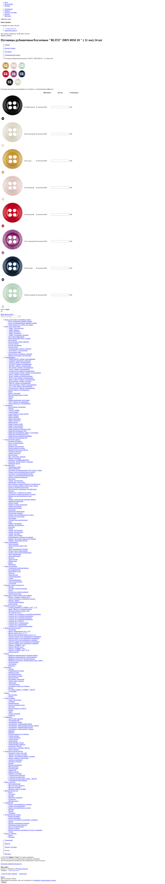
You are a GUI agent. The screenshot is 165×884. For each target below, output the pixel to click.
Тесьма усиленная (14, 713)
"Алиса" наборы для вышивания (19, 369)
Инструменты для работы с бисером (20, 354)
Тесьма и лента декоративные (18, 551)
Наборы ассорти (13, 672)
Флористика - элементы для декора (19, 492)
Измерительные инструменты (18, 450)
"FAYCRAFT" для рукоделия (17, 350)
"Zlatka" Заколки (13, 330)
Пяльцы (11, 397)
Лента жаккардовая (14, 554)
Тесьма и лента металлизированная (19, 552)
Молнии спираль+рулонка (13, 605)
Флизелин (11, 715)
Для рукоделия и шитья (12, 439)
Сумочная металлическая (16, 775)
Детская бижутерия (14, 352)
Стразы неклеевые (14, 737)
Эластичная (12, 583)
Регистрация (9, 4)
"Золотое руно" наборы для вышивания (21, 371)
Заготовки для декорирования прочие (20, 474)
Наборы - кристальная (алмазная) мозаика (22, 499)
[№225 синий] (2, 280)
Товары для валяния (14, 506)
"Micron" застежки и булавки (17, 755)
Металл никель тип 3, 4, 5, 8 (17, 633)
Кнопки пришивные (15, 765)
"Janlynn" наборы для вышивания (19, 362)
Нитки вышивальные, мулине (18, 395)
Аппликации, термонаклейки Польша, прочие (23, 725)
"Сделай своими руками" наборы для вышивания (24, 373)
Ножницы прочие (14, 463)
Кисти (10, 792)
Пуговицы (8, 51)
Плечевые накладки (14, 451)
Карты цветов (12, 604)
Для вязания (9, 405)
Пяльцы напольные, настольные (19, 400)
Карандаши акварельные (16, 511)
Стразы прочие (13, 739)
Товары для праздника (15, 480)
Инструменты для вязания (16, 407)
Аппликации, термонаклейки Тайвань (21, 729)
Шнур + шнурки (10, 782)
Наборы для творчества (16, 525)
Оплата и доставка (11, 12)
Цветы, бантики (13, 749)
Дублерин (11, 701)
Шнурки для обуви (14, 787)
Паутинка (11, 707)
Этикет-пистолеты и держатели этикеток (21, 599)
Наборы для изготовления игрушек (19, 496)
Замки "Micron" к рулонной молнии (20, 609)
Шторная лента (13, 801)
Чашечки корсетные (14, 594)
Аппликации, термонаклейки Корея (20, 724)
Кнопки (11, 763)
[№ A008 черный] (2, 119)
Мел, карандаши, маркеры (16, 456)
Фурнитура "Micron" (15, 746)
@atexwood (22, 873)
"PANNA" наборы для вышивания (19, 366)
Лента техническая (11, 566)
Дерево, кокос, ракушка (16, 681)
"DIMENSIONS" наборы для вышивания (21, 359)
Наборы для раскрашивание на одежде (21, 515)
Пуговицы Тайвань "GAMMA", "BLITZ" (21, 689)
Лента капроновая (14, 556)
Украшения (8, 717)
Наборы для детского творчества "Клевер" (22, 539)
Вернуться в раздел (7, 314)
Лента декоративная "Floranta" (18, 549)
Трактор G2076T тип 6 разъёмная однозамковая (23, 638)
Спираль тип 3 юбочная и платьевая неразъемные (24, 614)
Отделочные (12, 664)
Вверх (3, 877)
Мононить (11, 665)
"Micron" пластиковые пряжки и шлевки (21, 756)
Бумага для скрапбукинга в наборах (20, 804)
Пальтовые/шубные (14, 674)
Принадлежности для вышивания (19, 403)
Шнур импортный (14, 784)
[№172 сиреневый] (2, 254)
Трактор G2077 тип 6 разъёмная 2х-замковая (22, 640)
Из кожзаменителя (14, 570)
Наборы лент (12, 561)
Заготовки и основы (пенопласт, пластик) (22, 494)
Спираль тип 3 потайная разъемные (20, 617)
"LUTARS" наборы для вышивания (20, 364)
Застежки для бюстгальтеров (17, 588)
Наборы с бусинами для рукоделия (19, 355)
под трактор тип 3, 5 (15, 612)
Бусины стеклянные (14, 345)
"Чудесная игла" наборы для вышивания (21, 388)
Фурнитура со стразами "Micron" (19, 748)
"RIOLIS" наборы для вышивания (19, 383)
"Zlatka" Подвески (14, 331)
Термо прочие (12, 741)
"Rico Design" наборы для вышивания (20, 367)
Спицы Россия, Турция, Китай (18, 414)
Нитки (7, 653)
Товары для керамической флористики (21, 475)
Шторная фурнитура (11, 790)
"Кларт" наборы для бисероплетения (20, 376)
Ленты (10, 590)
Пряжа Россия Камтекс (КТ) (17, 431)
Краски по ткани (13, 828)
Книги (10, 835)
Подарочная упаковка (15, 513)
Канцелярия (12, 518)
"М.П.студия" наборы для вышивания (20, 378)
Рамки (10, 398)
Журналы (11, 837)
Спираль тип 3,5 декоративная (18, 623)
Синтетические (13, 662)
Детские (11, 669)
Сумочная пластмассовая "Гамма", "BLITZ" (22, 779)
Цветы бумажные (14, 468)
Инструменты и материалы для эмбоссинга (22, 489)
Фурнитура (12, 799)
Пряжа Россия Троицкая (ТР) (17, 438)
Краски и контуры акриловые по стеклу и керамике (25, 830)
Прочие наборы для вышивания (18, 390)
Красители (11, 479)
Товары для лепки (14, 534)
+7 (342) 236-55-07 (13, 870)
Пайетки (11, 732)
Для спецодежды (13, 684)
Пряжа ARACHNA (14, 419)
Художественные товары (13, 814)
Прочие (10, 688)
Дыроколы (11, 813)
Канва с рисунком (14, 393)
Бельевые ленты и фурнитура (14, 585)
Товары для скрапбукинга (16, 806)
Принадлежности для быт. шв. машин (20, 325)
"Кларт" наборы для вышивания (19, 374)
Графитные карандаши (15, 501)
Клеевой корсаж (13, 703)
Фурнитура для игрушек (16, 516)
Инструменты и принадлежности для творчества (24, 484)
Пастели (11, 491)
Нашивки (11, 731)
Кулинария (11, 510)
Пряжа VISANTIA (14, 420)
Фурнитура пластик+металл (14, 751)
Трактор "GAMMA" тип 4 (16, 645)
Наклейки (11, 527)
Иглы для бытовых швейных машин (20, 321)
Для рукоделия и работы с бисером (19, 349)
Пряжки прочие (13, 772)
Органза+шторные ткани (16, 705)
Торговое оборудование (16, 602)
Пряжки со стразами (15, 773)
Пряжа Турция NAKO (15, 427)
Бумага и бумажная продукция (18, 487)
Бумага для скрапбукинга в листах (19, 808)
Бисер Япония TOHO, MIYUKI (18, 342)
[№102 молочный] (2, 146)
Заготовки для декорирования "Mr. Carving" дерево (25, 470)
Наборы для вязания (15, 523)
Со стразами (12, 691)
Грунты (10, 832)
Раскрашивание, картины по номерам (20, 537)
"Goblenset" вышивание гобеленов (19, 361)
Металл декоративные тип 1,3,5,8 (19, 631)
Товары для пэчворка (15, 535)
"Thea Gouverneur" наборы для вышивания (22, 385)
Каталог (7, 14)
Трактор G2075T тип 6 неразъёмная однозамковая (24, 636)
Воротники (12, 564)
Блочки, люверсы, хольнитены (18, 758)
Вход (6, 2)
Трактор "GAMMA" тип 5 (16, 648)
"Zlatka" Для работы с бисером (18, 335)
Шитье (10, 563)
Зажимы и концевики (15, 760)
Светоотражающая (14, 576)
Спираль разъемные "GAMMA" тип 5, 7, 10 (22, 607)
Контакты (8, 16)
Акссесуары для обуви (15, 719)
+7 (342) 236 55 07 (10, 29)
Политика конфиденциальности (11, 864)
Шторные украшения (15, 797)
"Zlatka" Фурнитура (14, 333)
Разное (7, 693)
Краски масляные (14, 816)
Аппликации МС (14, 720)
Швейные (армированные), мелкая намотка (22, 657)
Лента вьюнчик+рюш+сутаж (17, 546)
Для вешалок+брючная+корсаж (18, 568)
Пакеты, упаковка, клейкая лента (19, 597)
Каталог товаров (10, 48)
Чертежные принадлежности (17, 825)
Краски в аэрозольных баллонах (18, 823)
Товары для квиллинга (15, 532)
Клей (10, 522)
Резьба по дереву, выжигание (17, 504)
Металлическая (13, 767)
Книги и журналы (10, 833)
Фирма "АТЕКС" (6, 35)
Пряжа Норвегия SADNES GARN (19, 429)
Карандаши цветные (15, 508)
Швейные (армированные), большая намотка (23, 655)
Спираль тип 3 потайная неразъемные (20, 616)
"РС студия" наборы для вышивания (20, 386)
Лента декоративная (11, 542)
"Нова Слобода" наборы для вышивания (21, 379)
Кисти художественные (16, 826)
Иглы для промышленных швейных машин (22, 323)
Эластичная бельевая (15, 582)
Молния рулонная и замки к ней (18, 611)
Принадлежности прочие (16, 448)
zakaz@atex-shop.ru (11, 30)
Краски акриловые (14, 818)
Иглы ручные (12, 444)
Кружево (11, 558)
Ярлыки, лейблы (13, 600)
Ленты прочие (13, 559)
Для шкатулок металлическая (17, 520)
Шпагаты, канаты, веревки (17, 789)
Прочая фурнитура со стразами (18, 734)
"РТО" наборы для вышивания (18, 402)
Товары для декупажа (15, 530)
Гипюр (10, 547)
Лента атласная (13, 544)
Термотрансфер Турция (16, 743)
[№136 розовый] (2, 200)
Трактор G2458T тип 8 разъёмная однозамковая (23, 641)
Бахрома (11, 796)
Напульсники (12, 695)
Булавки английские (15, 441)
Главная (7, 45)
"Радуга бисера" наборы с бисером (19, 381)
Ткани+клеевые (10, 698)
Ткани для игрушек (14, 700)
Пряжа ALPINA (13, 417)
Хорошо (4, 882)
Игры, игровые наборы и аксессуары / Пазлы (23, 486)
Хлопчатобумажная (14, 580)
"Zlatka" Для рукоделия (15, 328)
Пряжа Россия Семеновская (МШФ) (20, 436)
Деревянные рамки (14, 467)
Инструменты (12, 455)
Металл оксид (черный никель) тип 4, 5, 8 (22, 635)
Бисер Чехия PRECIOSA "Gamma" (19, 338)
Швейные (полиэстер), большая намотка (21, 659)
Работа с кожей (13, 503)
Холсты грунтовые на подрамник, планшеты (23, 820)
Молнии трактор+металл (13, 628)
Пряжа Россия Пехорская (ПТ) (18, 434)
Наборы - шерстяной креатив (17, 540)
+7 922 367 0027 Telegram (9, 873)
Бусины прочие (13, 343)
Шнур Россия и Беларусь (16, 785)
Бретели (11, 587)
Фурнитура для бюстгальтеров (18, 592)
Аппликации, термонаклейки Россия (20, 727)
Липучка (11, 573)
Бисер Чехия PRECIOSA (16, 337)
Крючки (11, 409)
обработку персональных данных (45, 880)
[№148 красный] (2, 227)
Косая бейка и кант (14, 571)
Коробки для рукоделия (16, 446)
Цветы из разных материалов (18, 477)
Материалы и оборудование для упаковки (18, 595)
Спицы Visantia (13, 412)
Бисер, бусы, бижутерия (12, 326)
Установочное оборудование (17, 780)
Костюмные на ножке (15, 676)
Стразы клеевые (13, 736)
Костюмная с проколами (16, 679)
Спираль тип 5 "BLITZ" (16, 621)
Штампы (11, 809)
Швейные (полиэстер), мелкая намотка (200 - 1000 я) (25, 660)
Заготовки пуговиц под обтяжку (19, 686)
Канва (10, 391)
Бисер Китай (12, 340)
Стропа (10, 578)
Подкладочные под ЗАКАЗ (17, 708)
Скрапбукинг (9, 802)
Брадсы (10, 811)
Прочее (10, 528)
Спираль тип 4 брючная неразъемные (20, 619)
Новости (7, 11)
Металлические (13, 677)
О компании (9, 9)
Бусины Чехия (13, 347)
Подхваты (11, 794)
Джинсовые (12, 629)
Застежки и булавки (14, 761)
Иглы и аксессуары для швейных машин (18, 319)
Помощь (7, 6)
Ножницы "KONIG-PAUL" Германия (20, 462)
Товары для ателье (14, 453)
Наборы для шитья (14, 458)
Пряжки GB (12, 770)
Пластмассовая (13, 768)
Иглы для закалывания (15, 443)
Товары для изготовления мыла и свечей (21, 472)
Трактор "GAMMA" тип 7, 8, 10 (18, 650)
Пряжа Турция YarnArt (15, 426)
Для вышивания (10, 357)
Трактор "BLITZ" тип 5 (16, 647)
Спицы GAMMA (14, 410)
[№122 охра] (2, 173)
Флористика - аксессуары (16, 482)
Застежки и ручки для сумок (17, 753)
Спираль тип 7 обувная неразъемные (20, 626)
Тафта (10, 712)
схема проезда (22, 869)
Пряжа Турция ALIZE (15, 424)
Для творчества (10, 465)
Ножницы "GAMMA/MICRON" (18, 460)
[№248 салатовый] (2, 307)
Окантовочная (13, 575)
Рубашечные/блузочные (12, 55)
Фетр (10, 498)
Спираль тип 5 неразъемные (17, 624)
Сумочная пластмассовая (16, 777)
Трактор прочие (13, 652)
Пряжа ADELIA (13, 415)
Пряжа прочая (13, 422)
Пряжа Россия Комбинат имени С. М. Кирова (23, 432)
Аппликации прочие (15, 722)
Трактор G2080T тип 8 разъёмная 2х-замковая (23, 643)
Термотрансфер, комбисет (16, 744)
